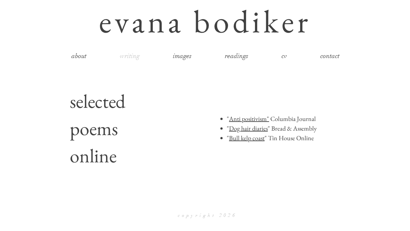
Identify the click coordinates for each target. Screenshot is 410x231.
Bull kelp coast (247, 138)
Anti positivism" (249, 119)
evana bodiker (205, 21)
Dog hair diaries (248, 128)
